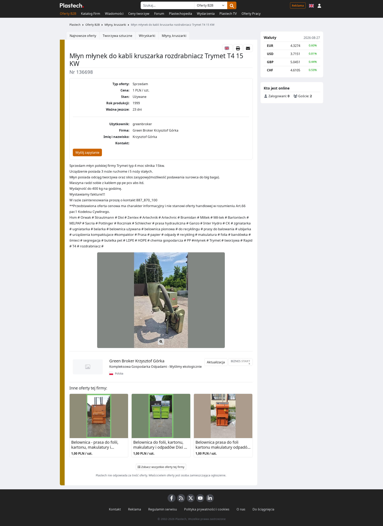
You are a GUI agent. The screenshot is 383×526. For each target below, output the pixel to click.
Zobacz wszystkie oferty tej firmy (162, 467)
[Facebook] (172, 498)
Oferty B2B (68, 13)
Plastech (75, 25)
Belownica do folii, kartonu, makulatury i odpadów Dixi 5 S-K (159, 445)
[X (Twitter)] (191, 498)
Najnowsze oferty (83, 35)
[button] (319, 5)
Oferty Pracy (251, 13)
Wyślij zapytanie (87, 152)
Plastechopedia (180, 13)
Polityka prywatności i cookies (206, 509)
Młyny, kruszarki (115, 25)
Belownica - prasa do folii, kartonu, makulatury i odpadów (94, 445)
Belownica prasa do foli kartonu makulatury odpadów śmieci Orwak (223, 445)
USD (270, 54)
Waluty (270, 37)
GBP (270, 62)
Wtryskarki (147, 35)
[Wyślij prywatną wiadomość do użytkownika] (248, 48)
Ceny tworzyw (138, 13)
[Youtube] (200, 498)
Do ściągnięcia (263, 509)
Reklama (298, 5)
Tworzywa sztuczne (117, 35)
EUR (270, 45)
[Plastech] (72, 5)
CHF (270, 70)
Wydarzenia (206, 13)
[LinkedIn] (210, 498)
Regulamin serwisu (162, 509)
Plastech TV (228, 13)
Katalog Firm (90, 13)
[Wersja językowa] (311, 5)
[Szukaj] (231, 5)
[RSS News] (181, 498)
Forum (159, 13)
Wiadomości (114, 13)
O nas (241, 509)
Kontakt (115, 509)
